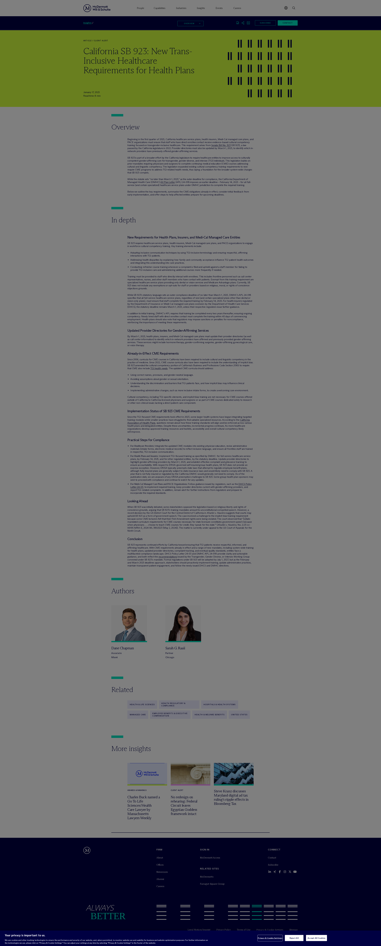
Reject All (294, 938)
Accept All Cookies (316, 938)
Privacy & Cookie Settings (270, 938)
